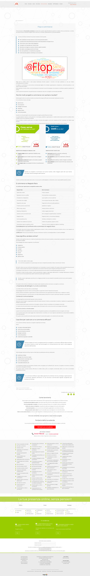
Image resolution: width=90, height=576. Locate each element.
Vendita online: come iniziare (68, 478)
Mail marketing (24, 563)
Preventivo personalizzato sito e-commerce (53, 473)
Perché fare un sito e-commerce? (66, 460)
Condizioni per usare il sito (45, 564)
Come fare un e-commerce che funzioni (22, 450)
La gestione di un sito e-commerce (67, 457)
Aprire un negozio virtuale (52, 453)
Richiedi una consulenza (45, 427)
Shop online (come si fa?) (37, 464)
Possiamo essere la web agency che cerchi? (64, 525)
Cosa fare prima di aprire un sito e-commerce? (52, 467)
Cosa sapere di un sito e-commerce (37, 472)
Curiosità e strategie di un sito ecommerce (38, 459)
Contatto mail (66, 563)
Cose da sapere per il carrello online (38, 452)
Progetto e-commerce (67, 473)
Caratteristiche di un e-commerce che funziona (37, 489)
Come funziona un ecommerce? (21, 485)
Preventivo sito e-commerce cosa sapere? (38, 444)
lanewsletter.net (24, 559)
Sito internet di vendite (37, 466)
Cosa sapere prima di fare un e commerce (38, 456)
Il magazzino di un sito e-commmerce (22, 477)
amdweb (38, 556)
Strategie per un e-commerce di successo (68, 468)
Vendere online (20, 447)
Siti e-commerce (20, 464)
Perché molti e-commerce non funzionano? (52, 451)
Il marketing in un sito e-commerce (52, 457)
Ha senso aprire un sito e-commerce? (37, 485)
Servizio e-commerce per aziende (67, 484)
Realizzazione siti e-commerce (23, 459)
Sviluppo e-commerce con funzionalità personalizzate (67, 451)
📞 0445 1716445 (38, 434)
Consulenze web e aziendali (22, 525)
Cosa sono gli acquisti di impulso (22, 453)
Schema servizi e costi (38, 571)
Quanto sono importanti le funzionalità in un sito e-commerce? (67, 464)
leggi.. (17, 532)
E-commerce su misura (37, 446)
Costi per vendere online (37, 478)
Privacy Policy (49, 571)
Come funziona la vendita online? (37, 475)
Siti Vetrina (24, 560)
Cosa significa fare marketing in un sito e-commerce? (38, 482)
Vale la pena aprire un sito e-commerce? (53, 444)
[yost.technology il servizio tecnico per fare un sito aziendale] (45, 575)
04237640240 (43, 562)
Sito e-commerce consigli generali (52, 485)
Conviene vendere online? (22, 468)
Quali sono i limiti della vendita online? (21, 470)
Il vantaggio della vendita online (52, 464)
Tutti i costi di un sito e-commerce (52, 470)
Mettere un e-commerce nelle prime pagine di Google (53, 447)
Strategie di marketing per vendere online (67, 454)
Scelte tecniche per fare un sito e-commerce (68, 488)
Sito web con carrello (21, 482)
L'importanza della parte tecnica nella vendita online (68, 444)
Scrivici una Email (53, 434)
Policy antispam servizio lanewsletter (57, 571)
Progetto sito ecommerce (37, 479)
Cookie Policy (44, 571)
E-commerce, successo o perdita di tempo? (37, 462)
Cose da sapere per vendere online (23, 462)
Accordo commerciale (30, 571)
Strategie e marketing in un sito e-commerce (53, 488)
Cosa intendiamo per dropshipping (21, 457)
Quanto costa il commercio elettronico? (22, 480)
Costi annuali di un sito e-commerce (67, 476)
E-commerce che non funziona (36, 469)
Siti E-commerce (19, 20)
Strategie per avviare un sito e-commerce (68, 481)
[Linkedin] (71, 394)
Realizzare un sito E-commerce (36, 449)
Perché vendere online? (22, 466)
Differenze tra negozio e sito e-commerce (68, 471)
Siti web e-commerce (21, 445)
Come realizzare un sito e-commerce (52, 482)
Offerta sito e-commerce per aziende (68, 447)
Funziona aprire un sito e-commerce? (22, 488)
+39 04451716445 (66, 562)
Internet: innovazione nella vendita (22, 474)
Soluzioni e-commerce (51, 455)
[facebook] (68, 394)
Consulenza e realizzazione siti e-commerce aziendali (52, 461)
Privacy (40, 547)
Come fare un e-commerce (52, 479)
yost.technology (24, 556)
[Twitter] (74, 394)
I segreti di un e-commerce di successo (53, 477)
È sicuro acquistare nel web (22, 444)
